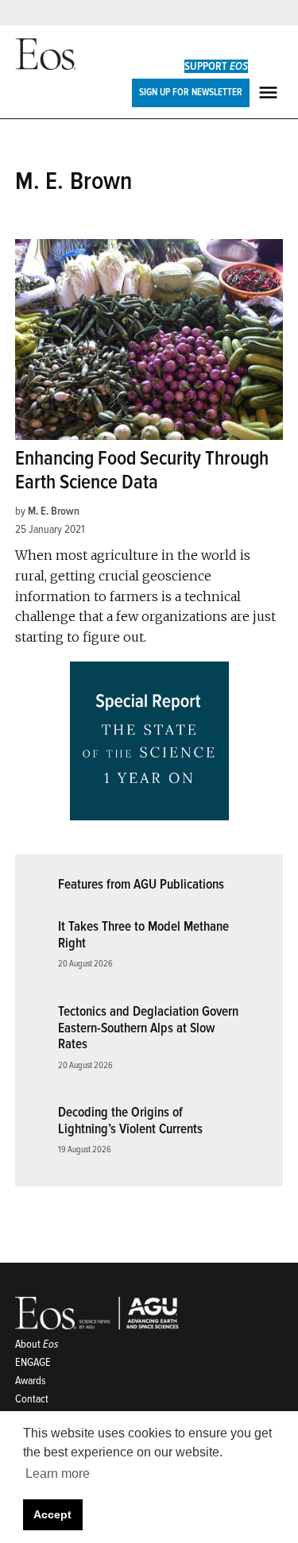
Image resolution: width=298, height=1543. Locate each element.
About (37, 1344)
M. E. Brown (53, 511)
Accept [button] (52, 1514)
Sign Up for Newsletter (190, 92)
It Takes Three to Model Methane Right (143, 934)
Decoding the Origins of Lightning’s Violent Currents (130, 1120)
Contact (31, 1399)
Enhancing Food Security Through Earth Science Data (142, 470)
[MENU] (270, 92)
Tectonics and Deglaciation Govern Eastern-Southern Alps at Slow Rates (148, 1027)
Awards (30, 1380)
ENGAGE (33, 1362)
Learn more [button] (57, 1473)
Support (216, 66)
